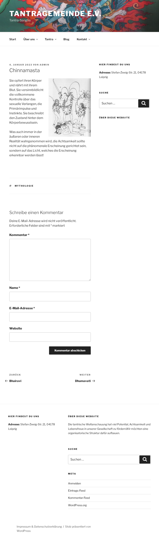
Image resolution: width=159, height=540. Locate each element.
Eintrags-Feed (76, 490)
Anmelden (74, 483)
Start (12, 39)
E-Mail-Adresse (22, 308)
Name (14, 288)
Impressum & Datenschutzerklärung (39, 526)
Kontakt (82, 39)
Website (15, 328)
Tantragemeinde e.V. (55, 13)
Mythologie (24, 185)
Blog (66, 39)
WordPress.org (77, 505)
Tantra (49, 39)
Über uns (29, 39)
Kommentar (19, 235)
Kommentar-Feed (79, 497)
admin (44, 64)
